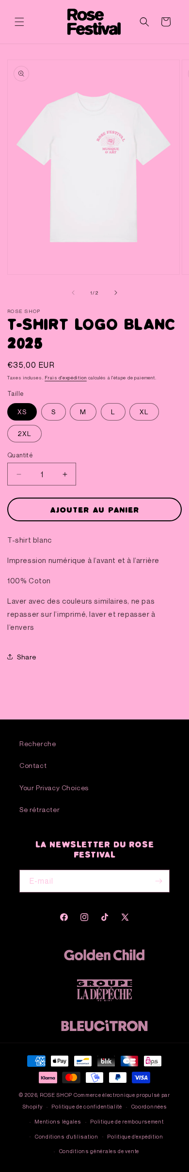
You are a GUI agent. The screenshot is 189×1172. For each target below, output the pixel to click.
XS (22, 411)
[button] (19, 21)
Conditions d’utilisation (66, 1136)
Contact (33, 765)
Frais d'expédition (66, 377)
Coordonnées (149, 1106)
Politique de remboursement (126, 1121)
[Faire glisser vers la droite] (115, 292)
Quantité (19, 455)
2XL (24, 433)
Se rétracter (39, 809)
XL (144, 411)
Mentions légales (57, 1121)
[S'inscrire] (158, 881)
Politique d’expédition (135, 1136)
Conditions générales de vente (99, 1151)
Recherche (37, 743)
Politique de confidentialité (86, 1106)
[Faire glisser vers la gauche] (73, 292)
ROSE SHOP (56, 1095)
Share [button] (26, 657)
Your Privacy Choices (54, 787)
